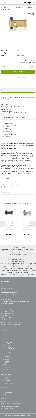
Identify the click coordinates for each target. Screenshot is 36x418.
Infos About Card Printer (7, 299)
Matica (6, 366)
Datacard (7, 361)
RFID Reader (8, 347)
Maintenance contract (7, 288)
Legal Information (6, 284)
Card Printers (8, 345)
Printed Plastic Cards (10, 344)
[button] (4, 67)
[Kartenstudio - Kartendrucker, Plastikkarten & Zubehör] (3, 2)
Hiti (6, 364)
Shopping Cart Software (11, 415)
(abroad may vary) (26, 53)
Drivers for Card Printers (7, 303)
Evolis (6, 357)
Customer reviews (6, 192)
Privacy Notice (5, 297)
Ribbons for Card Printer (11, 349)
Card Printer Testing (6, 286)
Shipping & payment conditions (9, 292)
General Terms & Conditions (8, 294)
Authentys (7, 356)
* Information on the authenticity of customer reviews (15, 301)
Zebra (6, 369)
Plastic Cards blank (10, 342)
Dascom (7, 359)
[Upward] (31, 415)
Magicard (7, 367)
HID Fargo (7, 362)
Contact (3, 290)
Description (4, 90)
